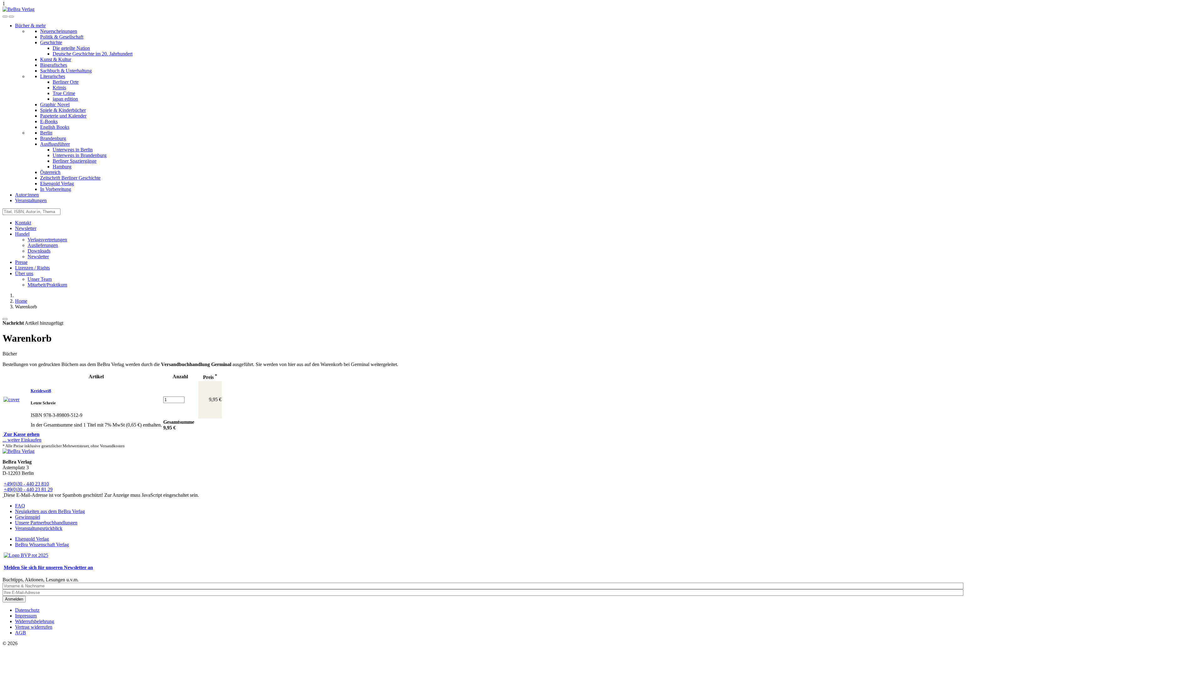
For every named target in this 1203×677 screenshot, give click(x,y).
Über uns (24, 273)
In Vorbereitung (55, 189)
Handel (22, 234)
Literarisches (52, 76)
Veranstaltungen (31, 200)
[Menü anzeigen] (11, 17)
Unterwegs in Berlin (73, 149)
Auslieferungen (43, 245)
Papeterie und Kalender (63, 115)
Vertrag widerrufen (33, 627)
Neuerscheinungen (58, 31)
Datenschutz (27, 610)
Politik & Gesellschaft (61, 36)
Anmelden (14, 599)
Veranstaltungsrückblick (38, 528)
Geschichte (51, 42)
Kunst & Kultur (55, 59)
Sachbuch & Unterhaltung (66, 70)
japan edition (65, 99)
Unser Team (40, 279)
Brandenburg (53, 138)
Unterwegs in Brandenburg (80, 155)
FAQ (20, 505)
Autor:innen (27, 194)
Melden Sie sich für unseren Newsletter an (48, 567)
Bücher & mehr (30, 25)
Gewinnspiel (27, 517)
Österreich (50, 172)
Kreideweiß (41, 390)
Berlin (46, 132)
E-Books (49, 121)
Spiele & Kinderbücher (63, 110)
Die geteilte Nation (71, 48)
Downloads (39, 251)
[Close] (5, 319)
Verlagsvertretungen (47, 239)
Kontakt (23, 222)
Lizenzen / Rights (32, 267)
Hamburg (62, 166)
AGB (20, 632)
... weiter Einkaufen (22, 440)
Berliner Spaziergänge (74, 161)
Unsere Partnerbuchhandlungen (46, 522)
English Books (54, 127)
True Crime (64, 93)
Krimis (59, 87)
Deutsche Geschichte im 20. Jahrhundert (93, 53)
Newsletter (25, 228)
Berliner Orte (66, 82)
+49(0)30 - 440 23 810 (26, 483)
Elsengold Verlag (57, 183)
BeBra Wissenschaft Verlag (42, 544)
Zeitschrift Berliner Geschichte (70, 178)
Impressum (26, 615)
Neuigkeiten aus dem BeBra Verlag (50, 511)
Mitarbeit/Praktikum (47, 284)
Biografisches (53, 65)
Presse (21, 262)
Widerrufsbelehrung (34, 621)
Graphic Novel (55, 104)
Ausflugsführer (55, 144)
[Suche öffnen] (5, 17)
